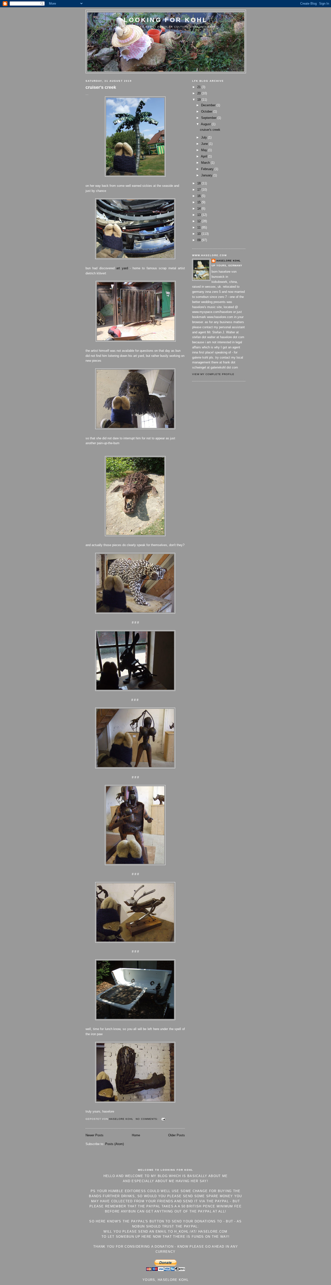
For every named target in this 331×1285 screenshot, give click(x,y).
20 (199, 93)
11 (199, 227)
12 (199, 221)
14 (199, 208)
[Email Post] (163, 1119)
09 (199, 240)
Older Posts (176, 1135)
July (204, 137)
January (207, 175)
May (204, 150)
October (207, 111)
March (206, 162)
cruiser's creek (101, 87)
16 (199, 196)
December (208, 105)
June (205, 144)
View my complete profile (213, 374)
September (209, 118)
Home (136, 1135)
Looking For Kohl (166, 20)
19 (199, 99)
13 (199, 215)
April (204, 156)
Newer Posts (94, 1135)
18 (199, 183)
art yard (122, 268)
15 (199, 202)
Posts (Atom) (114, 1144)
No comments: (147, 1119)
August (206, 124)
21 (199, 87)
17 (199, 189)
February (207, 169)
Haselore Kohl (228, 260)
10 (199, 234)
